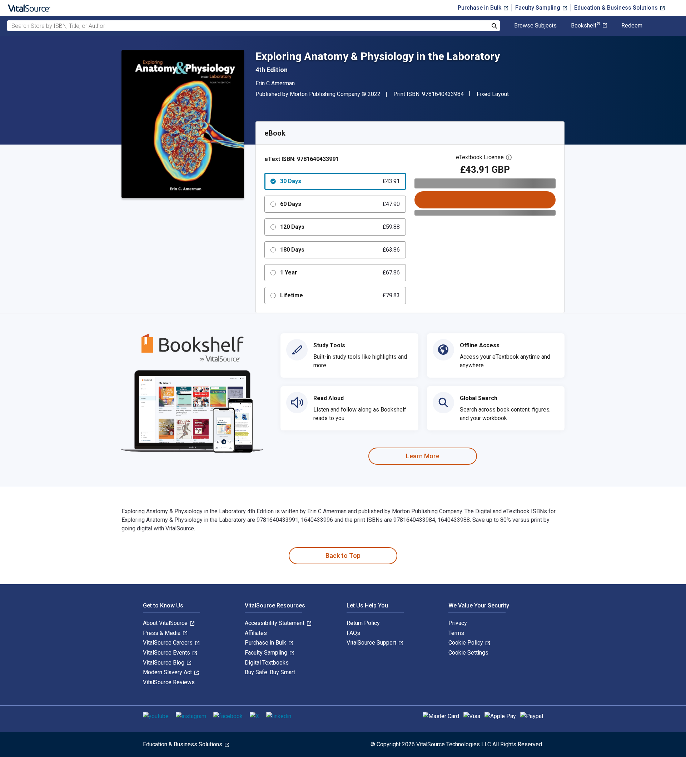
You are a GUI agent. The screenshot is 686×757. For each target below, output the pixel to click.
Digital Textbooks (267, 662)
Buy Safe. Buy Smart (270, 672)
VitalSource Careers (168, 642)
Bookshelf (585, 26)
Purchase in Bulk (480, 7)
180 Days (340, 249)
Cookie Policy (466, 642)
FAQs (353, 633)
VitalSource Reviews (169, 682)
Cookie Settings (468, 652)
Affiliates (256, 633)
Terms (456, 633)
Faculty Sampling (538, 7)
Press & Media (162, 633)
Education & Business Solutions (616, 7)
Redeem (631, 26)
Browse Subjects (535, 26)
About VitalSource (166, 623)
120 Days (340, 226)
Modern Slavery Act (168, 672)
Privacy (457, 623)
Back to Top (343, 555)
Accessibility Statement (275, 623)
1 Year (340, 272)
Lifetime (340, 295)
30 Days (340, 181)
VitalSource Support (372, 642)
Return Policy (363, 623)
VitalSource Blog (164, 662)
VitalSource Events (167, 652)
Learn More (422, 456)
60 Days (340, 204)
